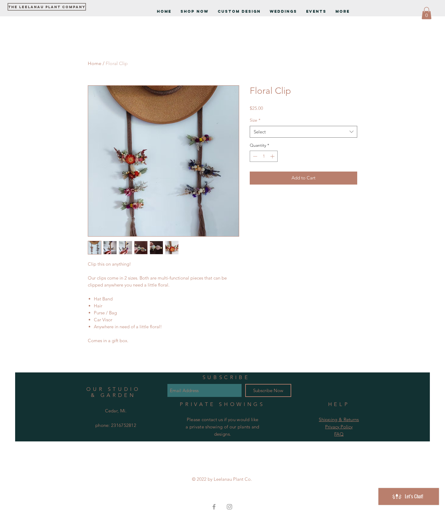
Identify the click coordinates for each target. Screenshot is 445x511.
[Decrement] (254, 156)
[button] (426, 13)
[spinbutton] (263, 156)
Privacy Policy (339, 427)
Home (94, 63)
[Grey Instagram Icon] (229, 506)
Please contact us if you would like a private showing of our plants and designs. (222, 427)
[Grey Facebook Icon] (214, 506)
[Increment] (273, 156)
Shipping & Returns (339, 419)
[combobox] (303, 132)
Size (255, 120)
